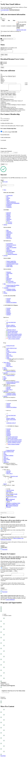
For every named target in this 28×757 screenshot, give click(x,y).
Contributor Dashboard (12, 505)
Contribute (5, 391)
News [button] (4, 189)
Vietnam (8, 217)
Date (2, 77)
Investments (9, 204)
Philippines (8, 219)
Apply (16, 152)
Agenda (8, 299)
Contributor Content (10, 393)
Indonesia (8, 216)
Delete (14, 94)
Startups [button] (5, 224)
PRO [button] (4, 284)
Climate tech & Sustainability (13, 203)
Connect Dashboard (10, 286)
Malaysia (8, 214)
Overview (8, 298)
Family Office (9, 266)
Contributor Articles (10, 289)
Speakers (8, 301)
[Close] (1, 1)
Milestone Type (4, 76)
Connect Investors (11, 282)
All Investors (10, 281)
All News (9, 222)
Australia (8, 236)
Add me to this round (21, 29)
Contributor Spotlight (11, 290)
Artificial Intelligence (11, 201)
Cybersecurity (9, 195)
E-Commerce (9, 246)
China (7, 275)
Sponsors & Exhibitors (11, 302)
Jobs (7, 349)
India (7, 230)
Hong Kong (9, 238)
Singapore (8, 212)
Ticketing (8, 314)
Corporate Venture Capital (12, 263)
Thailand (8, 215)
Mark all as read (14, 476)
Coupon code (6, 151)
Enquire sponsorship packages (14, 335)
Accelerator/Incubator (11, 262)
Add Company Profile (12, 494)
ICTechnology (9, 243)
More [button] (4, 347)
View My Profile (10, 490)
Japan (7, 277)
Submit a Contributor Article (13, 503)
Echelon (8, 198)
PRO (4, 379)
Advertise (9, 223)
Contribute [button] (5, 287)
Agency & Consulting (11, 247)
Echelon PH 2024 (10, 345)
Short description (5, 90)
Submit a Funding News (12, 504)
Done (2, 180)
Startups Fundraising (12, 254)
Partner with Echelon (12, 332)
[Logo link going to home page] (5, 181)
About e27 (8, 354)
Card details (3, 140)
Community (9, 207)
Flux (7, 196)
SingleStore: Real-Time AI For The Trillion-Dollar (13, 690)
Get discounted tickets (12, 331)
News (4, 367)
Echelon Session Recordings (12, 285)
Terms (7, 357)
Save (6, 54)
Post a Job (9, 500)
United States (9, 232)
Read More (3, 682)
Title (2, 83)
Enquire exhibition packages (14, 337)
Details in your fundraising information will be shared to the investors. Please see (13, 538)
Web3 (7, 199)
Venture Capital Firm (11, 261)
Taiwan (8, 220)
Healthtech (8, 205)
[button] (5, 293)
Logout (9, 507)
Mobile (8, 248)
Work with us (9, 366)
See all (4, 483)
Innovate (8, 365)
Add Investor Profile (12, 496)
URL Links (3, 91)
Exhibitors (8, 313)
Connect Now (4, 547)
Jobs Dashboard (11, 499)
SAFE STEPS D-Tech (11, 348)
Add (6, 94)
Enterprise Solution (10, 251)
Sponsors (8, 312)
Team (7, 353)
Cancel (2, 94)
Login (2, 467)
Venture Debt (9, 265)
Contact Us (8, 358)
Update (10, 94)
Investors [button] (5, 255)
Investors (5, 372)
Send (2, 40)
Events (7, 350)
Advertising (9, 250)
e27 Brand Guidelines (11, 352)
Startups (5, 369)
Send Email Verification (14, 10)
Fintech (8, 200)
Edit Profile (8, 491)
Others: (2, 572)
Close (2, 54)
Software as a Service (11, 245)
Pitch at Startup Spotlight (14, 338)
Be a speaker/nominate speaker (14, 334)
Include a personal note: (6, 534)
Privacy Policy (9, 356)
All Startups (10, 252)
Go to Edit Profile (5, 10)
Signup (6, 467)
